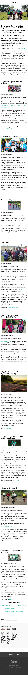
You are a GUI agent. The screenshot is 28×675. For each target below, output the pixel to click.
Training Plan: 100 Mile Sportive (14, 611)
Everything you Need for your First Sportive (14, 605)
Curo (15, 286)
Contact (17, 654)
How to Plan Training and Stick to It (14, 608)
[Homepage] (14, 661)
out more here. (8, 364)
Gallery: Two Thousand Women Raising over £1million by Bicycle (3, 636)
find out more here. (7, 128)
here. (10, 235)
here (10, 192)
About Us (11, 654)
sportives (15, 619)
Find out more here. (12, 307)
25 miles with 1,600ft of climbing (11, 105)
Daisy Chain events (6, 341)
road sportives (9, 619)
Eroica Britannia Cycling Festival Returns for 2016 (14, 634)
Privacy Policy (15, 665)
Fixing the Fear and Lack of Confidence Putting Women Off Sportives (8, 636)
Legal (10, 665)
